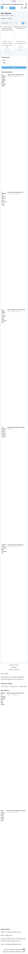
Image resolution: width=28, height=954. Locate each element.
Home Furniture (4, 686)
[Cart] (26, 8)
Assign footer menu (14, 664)
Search (12, 8)
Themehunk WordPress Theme (17, 951)
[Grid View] (23, 23)
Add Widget (14, 667)
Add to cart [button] (7, 51)
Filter (14, 67)
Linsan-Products (22, 686)
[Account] (21, 7)
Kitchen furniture (14, 686)
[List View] (26, 23)
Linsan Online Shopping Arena (12, 4)
